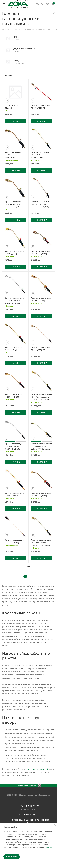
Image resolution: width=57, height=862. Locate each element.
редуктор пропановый (37, 769)
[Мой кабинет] (47, 4)
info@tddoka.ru (30, 814)
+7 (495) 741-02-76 (29, 806)
